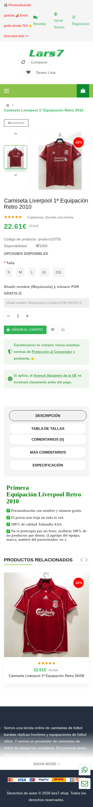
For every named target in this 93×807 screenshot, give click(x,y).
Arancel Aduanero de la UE (55, 375)
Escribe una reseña (59, 217)
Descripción (47, 416)
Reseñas (39, 24)
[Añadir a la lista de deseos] (52, 330)
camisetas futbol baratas (30, 755)
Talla (10, 263)
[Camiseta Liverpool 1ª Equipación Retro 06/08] (46, 614)
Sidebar (17, 123)
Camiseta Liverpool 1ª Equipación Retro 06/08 (46, 676)
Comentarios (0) (48, 439)
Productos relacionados (38, 559)
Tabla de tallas (47, 428)
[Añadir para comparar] (63, 330)
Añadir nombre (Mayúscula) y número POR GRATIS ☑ (41, 290)
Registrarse (80, 24)
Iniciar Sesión (59, 24)
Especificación (48, 465)
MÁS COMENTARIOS (48, 452)
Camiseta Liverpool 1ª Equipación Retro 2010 (43, 110)
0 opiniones (35, 217)
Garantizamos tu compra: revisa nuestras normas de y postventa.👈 (47, 351)
